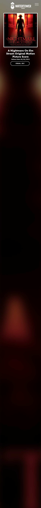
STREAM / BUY (20, 63)
